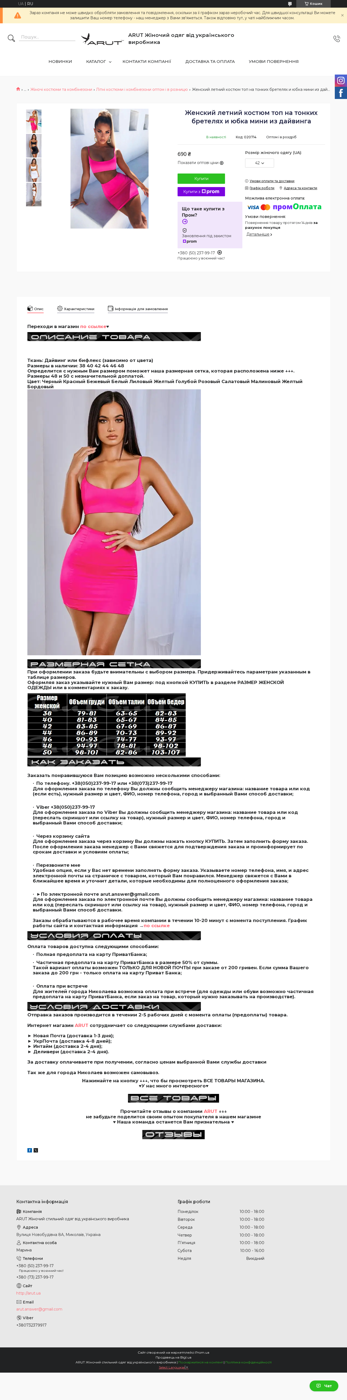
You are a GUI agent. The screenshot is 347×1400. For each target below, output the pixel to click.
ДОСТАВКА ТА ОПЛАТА (210, 61)
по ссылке (157, 925)
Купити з (191, 191)
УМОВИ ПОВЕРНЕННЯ (274, 61)
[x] (36, 1151)
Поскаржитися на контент (200, 1362)
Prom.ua (202, 1352)
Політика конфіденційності (248, 1362)
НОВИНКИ (60, 61)
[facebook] (29, 1151)
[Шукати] (11, 39)
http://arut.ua (28, 1293)
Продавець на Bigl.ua (173, 1357)
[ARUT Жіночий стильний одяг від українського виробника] (102, 39)
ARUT (81, 1025)
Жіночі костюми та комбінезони (61, 89)
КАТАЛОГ (96, 61)
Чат (328, 1385)
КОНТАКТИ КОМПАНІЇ (147, 61)
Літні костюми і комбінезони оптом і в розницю (142, 89)
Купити (201, 178)
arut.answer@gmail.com (39, 1309)
